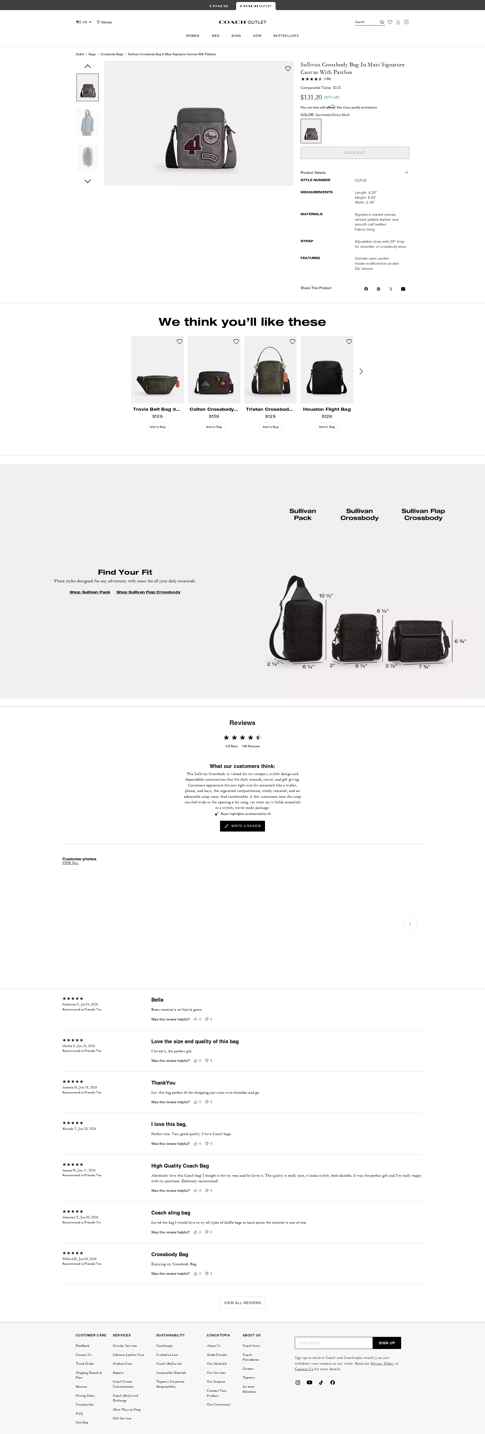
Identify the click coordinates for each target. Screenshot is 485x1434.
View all (70, 862)
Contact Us (304, 1369)
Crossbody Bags (112, 54)
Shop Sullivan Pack (90, 592)
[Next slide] (365, 372)
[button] (88, 88)
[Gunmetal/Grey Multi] (311, 131)
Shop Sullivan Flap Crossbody (148, 592)
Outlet (80, 54)
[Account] (398, 22)
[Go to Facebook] (333, 1384)
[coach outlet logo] (242, 22)
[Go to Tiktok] (321, 1384)
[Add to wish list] (288, 68)
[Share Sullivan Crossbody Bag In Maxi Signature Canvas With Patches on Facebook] (366, 289)
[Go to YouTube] (309, 1384)
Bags (92, 54)
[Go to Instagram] (298, 1384)
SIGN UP (387, 1343)
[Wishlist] (390, 22)
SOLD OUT (355, 153)
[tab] (218, 6)
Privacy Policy (382, 1363)
